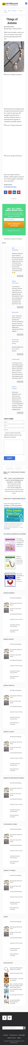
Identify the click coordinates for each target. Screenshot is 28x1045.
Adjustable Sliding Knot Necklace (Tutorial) (16, 968)
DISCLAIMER (22, 1035)
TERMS (19, 1038)
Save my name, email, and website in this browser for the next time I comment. (13, 435)
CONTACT (5, 1035)
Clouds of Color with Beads (15, 609)
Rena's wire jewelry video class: (12, 503)
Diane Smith (15, 312)
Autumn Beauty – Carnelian (14, 630)
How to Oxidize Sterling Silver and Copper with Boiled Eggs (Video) (16, 985)
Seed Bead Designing (15, 598)
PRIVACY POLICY (11, 1038)
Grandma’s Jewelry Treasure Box (15, 625)
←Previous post (9, 468)
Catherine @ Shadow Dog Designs (15, 341)
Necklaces (14, 198)
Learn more (19, 546)
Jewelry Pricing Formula (16, 973)
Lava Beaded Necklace (16, 614)
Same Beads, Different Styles (16, 604)
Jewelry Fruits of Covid (16, 619)
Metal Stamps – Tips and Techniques (16, 979)
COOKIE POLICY (13, 1035)
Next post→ (18, 468)
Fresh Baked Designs (10, 187)
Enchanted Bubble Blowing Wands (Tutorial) (15, 1001)
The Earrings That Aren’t (16, 994)
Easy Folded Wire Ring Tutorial (16, 990)
